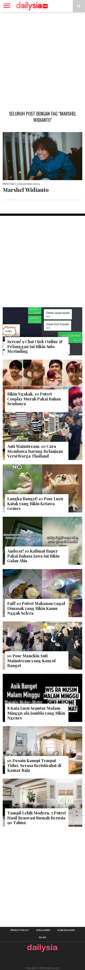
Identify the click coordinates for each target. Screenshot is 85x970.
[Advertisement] (42, 59)
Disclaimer (43, 930)
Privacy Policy (19, 930)
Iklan (42, 937)
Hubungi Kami (66, 930)
